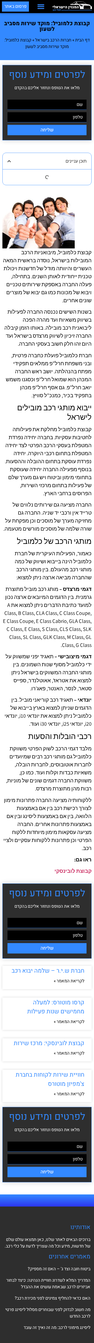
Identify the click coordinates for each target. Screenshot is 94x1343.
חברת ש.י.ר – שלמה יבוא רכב (48, 970)
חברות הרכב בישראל (53, 40)
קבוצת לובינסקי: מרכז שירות (49, 1043)
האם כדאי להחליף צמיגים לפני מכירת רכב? (52, 1298)
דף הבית (82, 40)
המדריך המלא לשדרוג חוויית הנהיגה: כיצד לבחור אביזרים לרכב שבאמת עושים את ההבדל (48, 1283)
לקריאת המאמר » (69, 981)
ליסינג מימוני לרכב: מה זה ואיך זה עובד (57, 1327)
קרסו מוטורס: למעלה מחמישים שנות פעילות (55, 1007)
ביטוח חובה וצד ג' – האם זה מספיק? (59, 1269)
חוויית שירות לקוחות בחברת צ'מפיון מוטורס (50, 1079)
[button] (41, 6)
